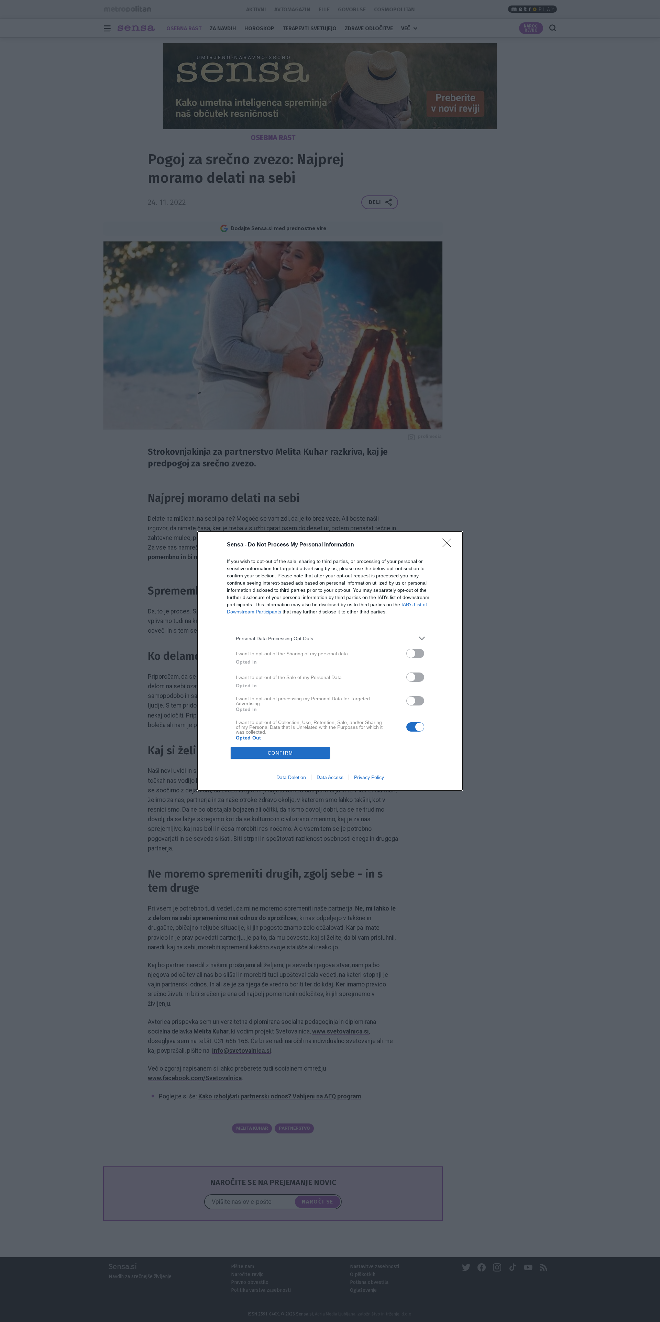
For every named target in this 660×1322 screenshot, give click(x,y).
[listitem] (330, 638)
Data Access (330, 777)
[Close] (448, 545)
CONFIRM (280, 753)
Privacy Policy (369, 777)
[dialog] (330, 661)
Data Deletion (291, 777)
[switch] (415, 653)
